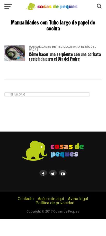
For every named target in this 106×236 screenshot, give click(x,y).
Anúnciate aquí (51, 198)
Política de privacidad (55, 202)
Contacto (26, 198)
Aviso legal (78, 198)
